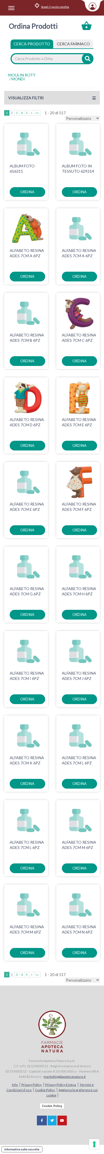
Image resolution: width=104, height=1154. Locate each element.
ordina (27, 192)
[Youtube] (62, 1120)
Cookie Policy (45, 1090)
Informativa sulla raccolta (21, 1149)
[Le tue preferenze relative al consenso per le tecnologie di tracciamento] (94, 1144)
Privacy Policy (31, 1085)
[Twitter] (52, 1120)
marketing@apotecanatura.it (65, 1076)
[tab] (73, 43)
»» (37, 113)
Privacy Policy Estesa (61, 1085)
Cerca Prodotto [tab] (32, 43)
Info (15, 1085)
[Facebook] (42, 1120)
